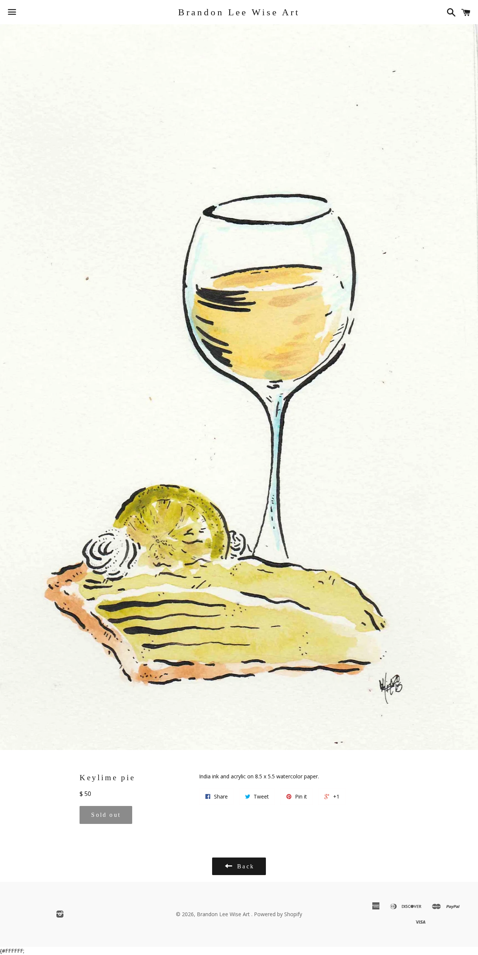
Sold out (106, 815)
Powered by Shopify (278, 914)
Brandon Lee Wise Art (239, 12)
